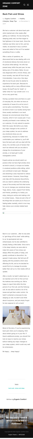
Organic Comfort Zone (11, 4)
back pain (11, 388)
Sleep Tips (13, 21)
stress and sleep (19, 388)
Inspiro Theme (12, 434)
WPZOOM (22, 434)
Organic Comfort (10, 18)
